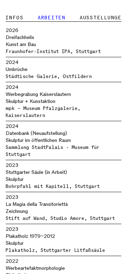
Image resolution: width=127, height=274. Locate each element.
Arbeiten (52, 17)
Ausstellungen (102, 17)
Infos (15, 17)
